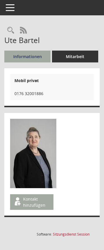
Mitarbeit (75, 56)
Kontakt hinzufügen (34, 202)
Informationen (27, 56)
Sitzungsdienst (71, 234)
